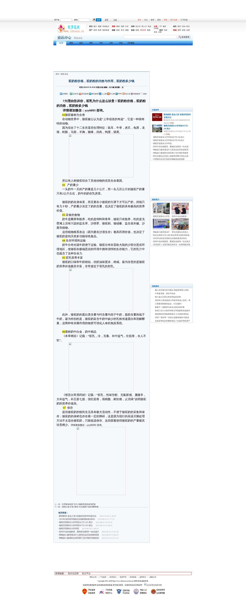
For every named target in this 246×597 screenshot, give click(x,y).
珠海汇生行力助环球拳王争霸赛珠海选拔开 (172, 311)
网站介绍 (93, 577)
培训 (165, 30)
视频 (99, 26)
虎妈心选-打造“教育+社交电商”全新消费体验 (80, 507)
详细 (171, 123)
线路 (137, 30)
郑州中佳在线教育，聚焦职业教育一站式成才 (79, 532)
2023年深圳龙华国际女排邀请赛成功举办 (77, 519)
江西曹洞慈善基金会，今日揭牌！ (169, 304)
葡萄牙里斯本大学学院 (69, 529)
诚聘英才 (143, 577)
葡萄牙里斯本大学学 (161, 216)
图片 (95, 26)
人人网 (104, 94)
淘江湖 (127, 94)
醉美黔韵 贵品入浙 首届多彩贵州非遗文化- (78, 516)
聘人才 (144, 26)
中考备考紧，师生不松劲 (165, 293)
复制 (145, 94)
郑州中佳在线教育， (180, 216)
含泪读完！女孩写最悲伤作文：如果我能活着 (171, 245)
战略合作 (152, 577)
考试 (155, 32)
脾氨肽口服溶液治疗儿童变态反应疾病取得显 (79, 535)
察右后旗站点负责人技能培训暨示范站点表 (170, 156)
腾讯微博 (95, 94)
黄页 (179, 26)
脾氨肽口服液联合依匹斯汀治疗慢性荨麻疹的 (79, 538)
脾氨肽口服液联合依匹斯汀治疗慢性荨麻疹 (170, 153)
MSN (120, 94)
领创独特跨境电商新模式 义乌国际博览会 (172, 314)
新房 (95, 30)
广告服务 (103, 577)
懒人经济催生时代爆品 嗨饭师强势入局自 (172, 290)
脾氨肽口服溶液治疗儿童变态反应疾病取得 (170, 150)
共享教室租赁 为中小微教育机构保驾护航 (79, 504)
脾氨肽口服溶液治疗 (161, 232)
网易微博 (136, 94)
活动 (183, 26)
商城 (165, 20)
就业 (149, 26)
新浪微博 (85, 94)
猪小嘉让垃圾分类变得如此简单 (168, 297)
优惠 (122, 26)
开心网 (112, 94)
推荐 (179, 30)
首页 (139, 20)
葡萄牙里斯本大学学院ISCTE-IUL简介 (76, 522)
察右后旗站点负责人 (180, 232)
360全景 (143, 30)
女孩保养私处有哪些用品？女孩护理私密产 (172, 321)
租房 (99, 30)
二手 (160, 26)
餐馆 (118, 26)
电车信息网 (73, 573)
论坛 (146, 20)
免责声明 (123, 577)
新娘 (118, 30)
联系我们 (113, 577)
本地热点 (105, 26)
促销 (183, 30)
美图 (148, 30)
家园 (159, 20)
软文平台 (86, 573)
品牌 (188, 30)
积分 (188, 26)
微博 (152, 20)
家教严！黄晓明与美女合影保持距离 (169, 307)
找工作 (138, 26)
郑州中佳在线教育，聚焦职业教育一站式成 (170, 147)
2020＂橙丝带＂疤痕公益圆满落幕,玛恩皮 (172, 317)
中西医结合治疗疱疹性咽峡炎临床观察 (169, 159)
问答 (160, 32)
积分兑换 (173, 20)
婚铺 (127, 30)
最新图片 (155, 199)
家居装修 (105, 30)
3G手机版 (184, 20)
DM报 (156, 28)
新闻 (62, 74)
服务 (164, 26)
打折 (127, 26)
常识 (122, 30)
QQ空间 (75, 94)
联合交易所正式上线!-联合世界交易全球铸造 (171, 235)
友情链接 (133, 577)
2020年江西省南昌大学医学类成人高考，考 (172, 300)
